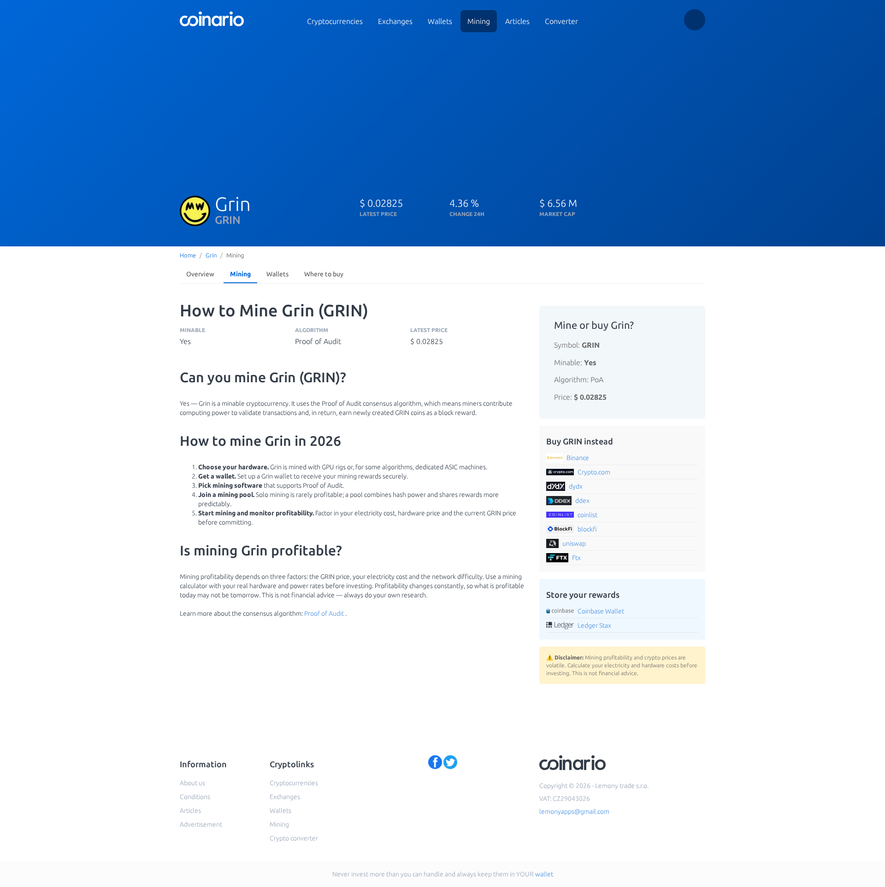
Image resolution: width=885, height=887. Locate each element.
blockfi (587, 529)
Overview (200, 274)
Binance (577, 457)
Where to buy (323, 274)
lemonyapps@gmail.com (574, 811)
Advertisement (201, 824)
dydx (576, 486)
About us (192, 783)
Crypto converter (294, 838)
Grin (211, 255)
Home (188, 255)
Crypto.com (594, 472)
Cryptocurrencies (335, 21)
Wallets (440, 21)
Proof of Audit (324, 613)
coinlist (587, 515)
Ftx (576, 557)
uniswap (574, 543)
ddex (582, 500)
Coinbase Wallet (601, 611)
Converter (561, 21)
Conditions (195, 796)
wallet (544, 874)
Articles (517, 21)
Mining (478, 21)
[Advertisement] (442, 109)
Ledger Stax (594, 625)
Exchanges (395, 21)
